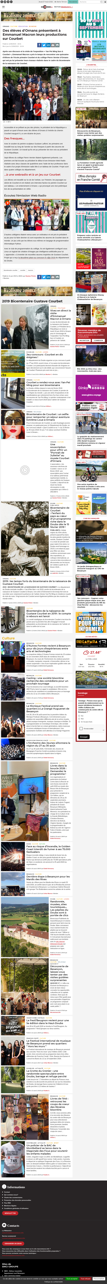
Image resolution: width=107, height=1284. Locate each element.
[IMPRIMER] (57, 45)
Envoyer (84, 737)
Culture (13, 26)
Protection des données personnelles (17, 1200)
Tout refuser (85, 1279)
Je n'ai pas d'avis (86, 722)
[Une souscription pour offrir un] (25, 449)
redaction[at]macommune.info (13, 1233)
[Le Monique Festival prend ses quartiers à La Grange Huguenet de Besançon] (13, 710)
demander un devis (13, 1244)
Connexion (98, 340)
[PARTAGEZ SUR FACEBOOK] (39, 45)
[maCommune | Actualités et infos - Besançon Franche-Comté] (47, 7)
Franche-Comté (32, 1038)
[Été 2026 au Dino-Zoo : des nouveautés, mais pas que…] (91, 355)
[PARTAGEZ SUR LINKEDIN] (48, 45)
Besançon (30, 643)
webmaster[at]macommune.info (13, 1255)
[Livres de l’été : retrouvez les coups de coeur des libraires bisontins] (25, 1103)
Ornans (6, 26)
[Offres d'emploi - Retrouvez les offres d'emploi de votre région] (91, 182)
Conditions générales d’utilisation (16, 1208)
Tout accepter (72, 1279)
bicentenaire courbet (10, 270)
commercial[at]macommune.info (13, 1238)
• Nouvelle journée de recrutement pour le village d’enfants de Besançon (90, 94)
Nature (42, 844)
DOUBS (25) (30, 352)
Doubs (52, 503)
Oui (82, 716)
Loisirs (45, 352)
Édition (57, 7)
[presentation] (64, 118)
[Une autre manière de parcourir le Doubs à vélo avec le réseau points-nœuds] (91, 471)
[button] (101, 2)
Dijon (28, 844)
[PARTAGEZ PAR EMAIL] (53, 45)
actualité (39, 1068)
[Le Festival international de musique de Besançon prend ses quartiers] (13, 1044)
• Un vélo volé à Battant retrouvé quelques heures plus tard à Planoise (90, 101)
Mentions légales (10, 1205)
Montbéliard (31, 1143)
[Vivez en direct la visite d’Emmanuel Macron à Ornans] (25, 313)
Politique (61, 308)
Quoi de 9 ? (54, 964)
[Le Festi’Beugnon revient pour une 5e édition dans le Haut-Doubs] (13, 1024)
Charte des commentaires (13, 1197)
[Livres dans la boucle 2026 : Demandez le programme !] (25, 770)
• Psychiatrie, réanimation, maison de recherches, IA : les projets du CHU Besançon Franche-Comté (90, 79)
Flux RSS (7, 1203)
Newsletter (10, 1213)
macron (30, 270)
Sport (56, 1143)
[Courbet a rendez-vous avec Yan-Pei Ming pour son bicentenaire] (13, 386)
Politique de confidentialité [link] (54, 1282)
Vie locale (37, 412)
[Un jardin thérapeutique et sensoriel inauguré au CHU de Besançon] (91, 553)
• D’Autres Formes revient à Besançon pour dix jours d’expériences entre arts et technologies (91, 86)
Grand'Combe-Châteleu (35, 1018)
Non (82, 719)
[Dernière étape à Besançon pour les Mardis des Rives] (13, 880)
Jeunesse (32, 26)
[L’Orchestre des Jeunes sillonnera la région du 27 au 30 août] (13, 747)
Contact (7, 1192)
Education (23, 26)
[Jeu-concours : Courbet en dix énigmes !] (13, 358)
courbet (22, 270)
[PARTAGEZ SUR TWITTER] (44, 45)
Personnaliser (99, 1279)
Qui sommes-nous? (11, 1195)
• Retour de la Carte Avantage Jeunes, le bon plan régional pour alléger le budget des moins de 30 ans (91, 71)
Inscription (84, 340)
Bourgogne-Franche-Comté (37, 740)
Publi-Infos (54, 505)
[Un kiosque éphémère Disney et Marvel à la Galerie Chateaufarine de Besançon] (91, 282)
